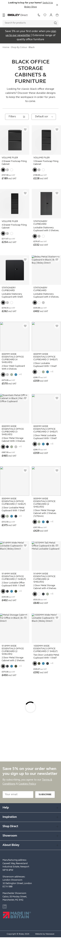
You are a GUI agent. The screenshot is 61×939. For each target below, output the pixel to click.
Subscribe (45, 794)
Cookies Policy (27, 784)
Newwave (50, 934)
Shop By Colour (19, 47)
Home (6, 47)
